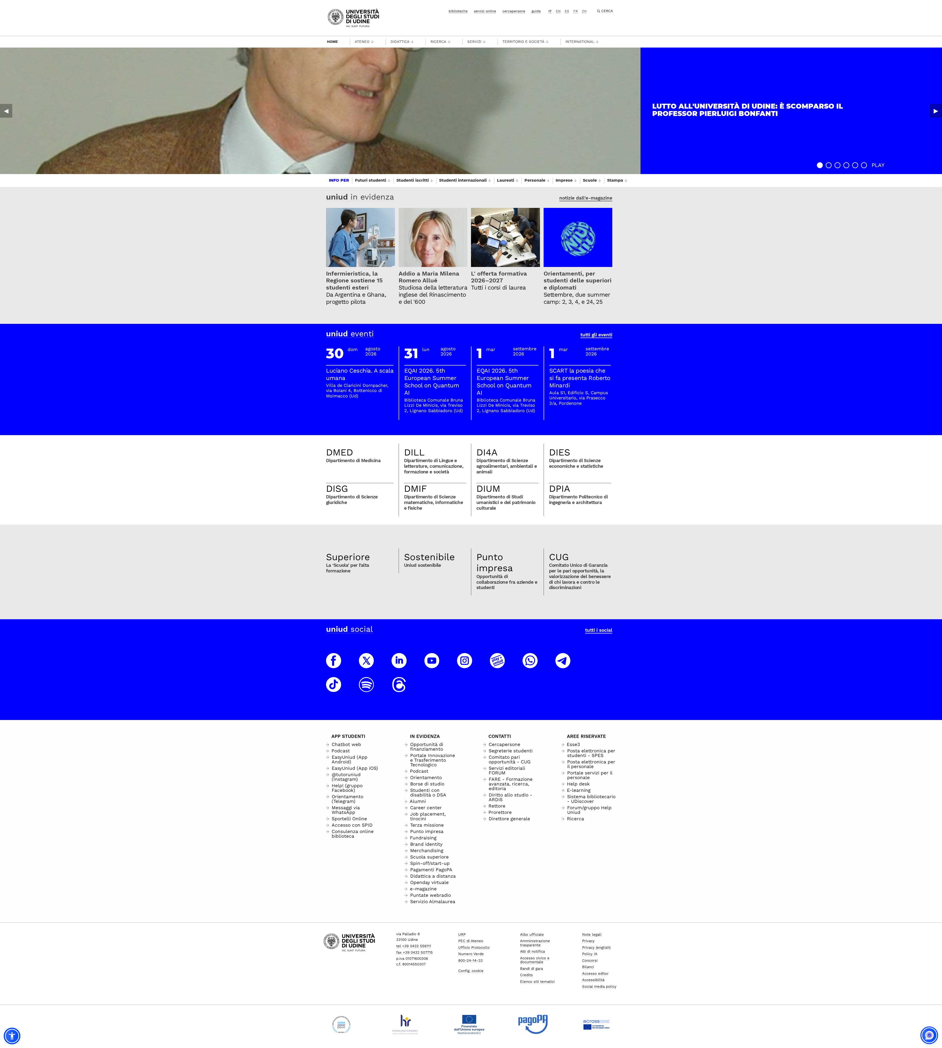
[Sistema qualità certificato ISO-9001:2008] (341, 1024)
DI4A (486, 452)
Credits (526, 975)
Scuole (590, 180)
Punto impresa (494, 563)
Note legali (592, 934)
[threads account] (399, 689)
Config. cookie (471, 971)
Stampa (615, 180)
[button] (820, 165)
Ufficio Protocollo (474, 947)
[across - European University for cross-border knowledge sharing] (596, 1024)
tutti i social (598, 630)
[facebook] (333, 665)
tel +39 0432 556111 (413, 946)
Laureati (505, 180)
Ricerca (438, 41)
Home (332, 41)
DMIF (415, 488)
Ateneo (362, 41)
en (558, 11)
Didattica (400, 41)
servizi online (485, 11)
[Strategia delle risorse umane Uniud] (405, 1024)
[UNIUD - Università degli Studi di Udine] (353, 17)
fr (575, 11)
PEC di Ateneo (470, 941)
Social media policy (599, 986)
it (550, 11)
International (579, 41)
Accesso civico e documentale (535, 960)
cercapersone (513, 11)
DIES (559, 452)
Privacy (588, 941)
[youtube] (432, 665)
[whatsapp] (530, 665)
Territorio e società (523, 41)
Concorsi (590, 960)
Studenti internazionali (463, 180)
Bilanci (588, 967)
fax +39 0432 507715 (414, 952)
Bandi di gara (531, 968)
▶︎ (936, 110)
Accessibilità (593, 980)
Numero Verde (471, 954)
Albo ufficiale (532, 934)
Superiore (348, 557)
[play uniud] (497, 665)
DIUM (488, 488)
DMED (339, 452)
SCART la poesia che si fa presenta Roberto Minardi (579, 378)
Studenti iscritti (412, 180)
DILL (414, 452)
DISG (337, 488)
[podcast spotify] (366, 689)
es (567, 11)
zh (584, 11)
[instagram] (464, 665)
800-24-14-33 (470, 960)
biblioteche (458, 11)
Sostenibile (429, 557)
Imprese (564, 180)
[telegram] (563, 665)
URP (462, 934)
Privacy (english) (596, 947)
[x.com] (366, 665)
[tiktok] (333, 689)
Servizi (474, 41)
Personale (534, 180)
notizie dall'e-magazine (585, 198)
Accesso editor (595, 973)
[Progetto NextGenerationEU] (469, 1024)
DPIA (559, 488)
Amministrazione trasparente (535, 943)
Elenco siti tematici (537, 981)
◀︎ (6, 110)
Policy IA (589, 954)
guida (536, 11)
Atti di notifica (532, 951)
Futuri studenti (370, 180)
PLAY (878, 165)
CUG (559, 557)
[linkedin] (399, 665)
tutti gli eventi (596, 335)
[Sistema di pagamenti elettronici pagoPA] (533, 1024)
